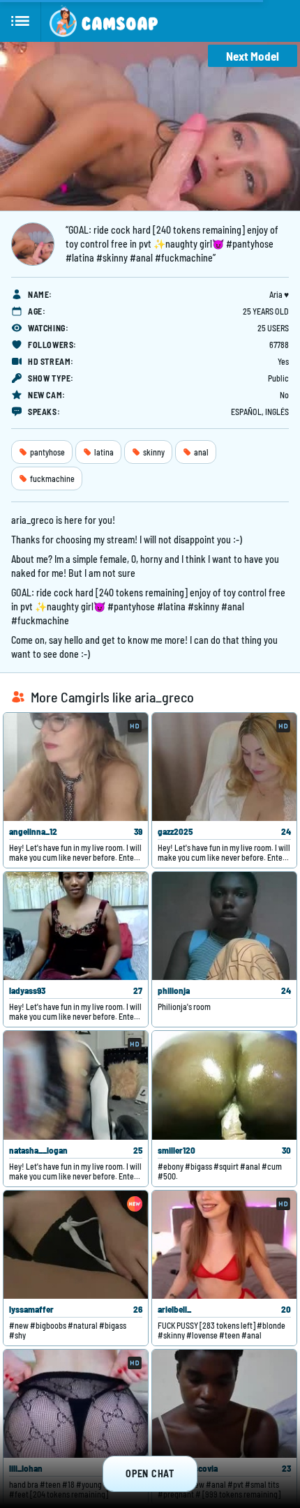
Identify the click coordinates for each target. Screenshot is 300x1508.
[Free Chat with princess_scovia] (224, 1404)
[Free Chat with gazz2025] (224, 767)
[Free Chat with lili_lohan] (75, 1404)
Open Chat (150, 1473)
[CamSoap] (104, 21)
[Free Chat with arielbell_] (224, 1245)
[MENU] (20, 21)
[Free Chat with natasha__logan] (75, 1085)
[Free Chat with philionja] (224, 926)
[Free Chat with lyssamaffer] (75, 1245)
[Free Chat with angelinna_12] (75, 767)
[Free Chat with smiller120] (224, 1085)
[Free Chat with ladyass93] (75, 926)
